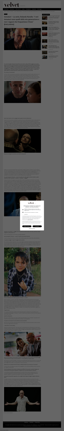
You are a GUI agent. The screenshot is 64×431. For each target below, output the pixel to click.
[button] (32, 214)
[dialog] (32, 215)
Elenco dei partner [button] (30, 219)
